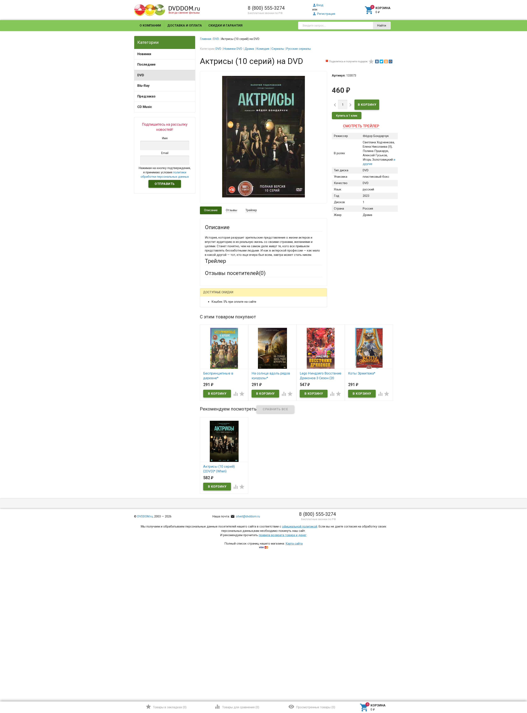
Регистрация (323, 14)
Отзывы (231, 210)
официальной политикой (299, 526)
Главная (205, 39)
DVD (140, 75)
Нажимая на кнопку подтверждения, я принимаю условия (165, 172)
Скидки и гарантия (225, 25)
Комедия (262, 49)
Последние (146, 64)
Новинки (144, 54)
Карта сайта (294, 543)
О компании (150, 25)
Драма (249, 49)
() (166, 707)
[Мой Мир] (390, 61)
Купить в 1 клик (346, 115)
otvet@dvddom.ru (245, 516)
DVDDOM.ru (145, 516)
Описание (211, 210)
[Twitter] (381, 61)
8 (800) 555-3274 (266, 8)
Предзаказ (146, 96)
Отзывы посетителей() (235, 273)
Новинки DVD (233, 49)
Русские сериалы (298, 49)
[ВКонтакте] (377, 61)
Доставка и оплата (184, 25)
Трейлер (251, 210)
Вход (317, 5)
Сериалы (278, 49)
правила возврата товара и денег (283, 535)
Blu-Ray (143, 86)
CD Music (144, 107)
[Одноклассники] (386, 61)
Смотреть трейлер (361, 126)
